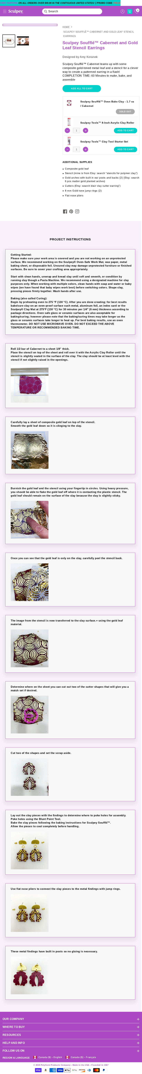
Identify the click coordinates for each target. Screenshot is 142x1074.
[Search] (46, 11)
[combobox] (72, 11)
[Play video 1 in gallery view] (23, 41)
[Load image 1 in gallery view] (9, 41)
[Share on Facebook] (65, 211)
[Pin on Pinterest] (71, 211)
